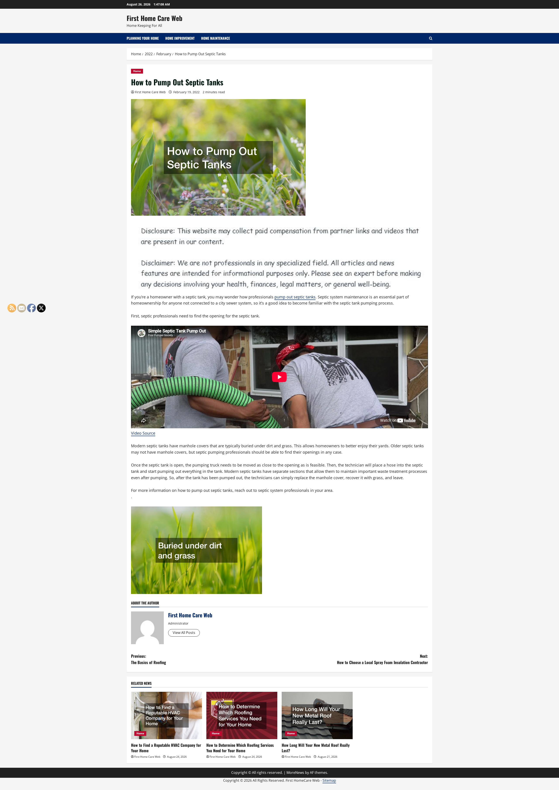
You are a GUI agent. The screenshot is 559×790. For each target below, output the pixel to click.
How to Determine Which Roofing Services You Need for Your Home (240, 747)
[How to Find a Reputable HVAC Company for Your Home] (166, 715)
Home (137, 71)
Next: (382, 659)
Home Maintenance (215, 38)
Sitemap (329, 780)
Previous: (148, 659)
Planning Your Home (143, 38)
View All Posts (184, 632)
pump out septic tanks (295, 296)
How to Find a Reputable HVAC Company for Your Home (166, 747)
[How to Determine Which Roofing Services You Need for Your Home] (241, 715)
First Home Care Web (154, 18)
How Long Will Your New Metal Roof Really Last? (316, 747)
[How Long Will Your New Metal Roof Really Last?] (317, 715)
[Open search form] (430, 38)
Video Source (143, 433)
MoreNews (295, 772)
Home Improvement (180, 38)
